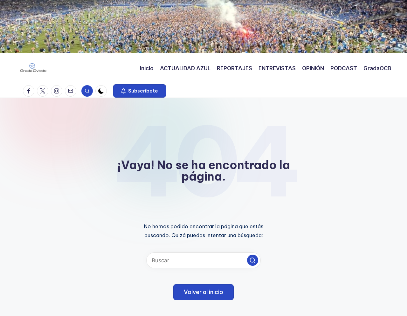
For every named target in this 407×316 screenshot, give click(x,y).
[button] (139, 91)
